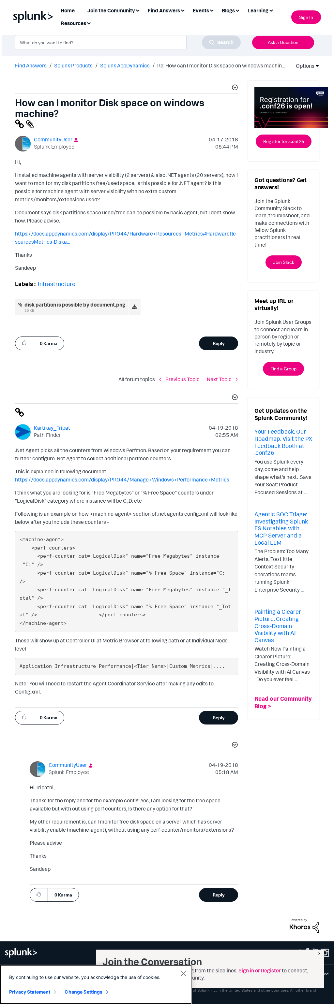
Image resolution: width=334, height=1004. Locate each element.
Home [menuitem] (68, 10)
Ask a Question (283, 42)
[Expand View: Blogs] (237, 10)
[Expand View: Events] (211, 10)
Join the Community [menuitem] (111, 10)
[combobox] (128, 42)
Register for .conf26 (283, 141)
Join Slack (283, 262)
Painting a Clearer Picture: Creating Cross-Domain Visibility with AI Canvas (277, 625)
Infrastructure (56, 284)
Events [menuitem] (201, 10)
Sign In (306, 17)
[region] (96, 984)
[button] (234, 88)
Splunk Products (73, 65)
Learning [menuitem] (258, 10)
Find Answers (31, 65)
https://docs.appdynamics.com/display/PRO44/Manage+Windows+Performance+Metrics (122, 479)
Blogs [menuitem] (228, 10)
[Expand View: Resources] (88, 23)
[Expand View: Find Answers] (182, 10)
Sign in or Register (259, 970)
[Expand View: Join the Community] (137, 10)
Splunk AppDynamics (125, 65)
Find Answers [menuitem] (164, 10)
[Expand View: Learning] (271, 10)
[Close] (183, 973)
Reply (219, 343)
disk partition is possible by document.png (74, 304)
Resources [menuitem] (73, 23)
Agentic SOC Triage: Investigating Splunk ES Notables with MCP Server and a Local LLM (281, 528)
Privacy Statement (29, 992)
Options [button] (303, 66)
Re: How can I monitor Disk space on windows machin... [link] (221, 65)
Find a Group (283, 368)
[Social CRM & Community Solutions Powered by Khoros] (304, 925)
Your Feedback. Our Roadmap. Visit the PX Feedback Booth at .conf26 (283, 442)
